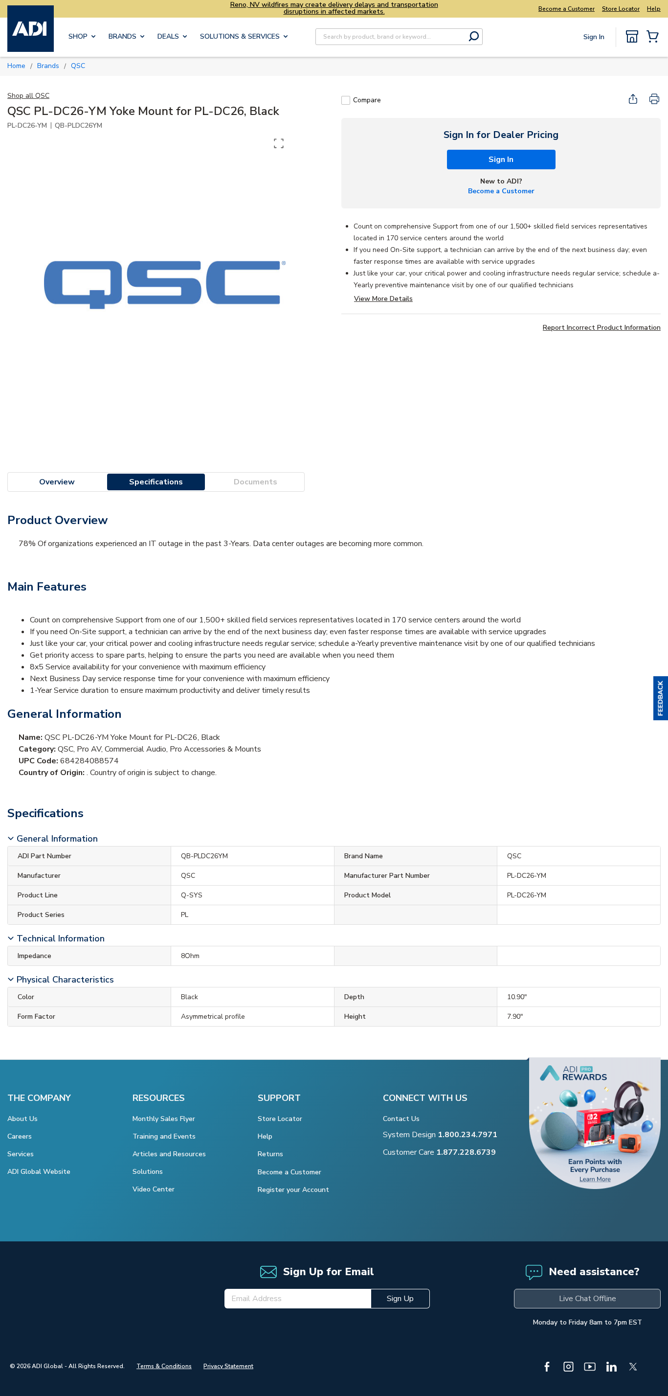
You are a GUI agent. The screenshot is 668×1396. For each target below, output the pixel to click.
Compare (367, 100)
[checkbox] (345, 100)
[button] (660, 698)
